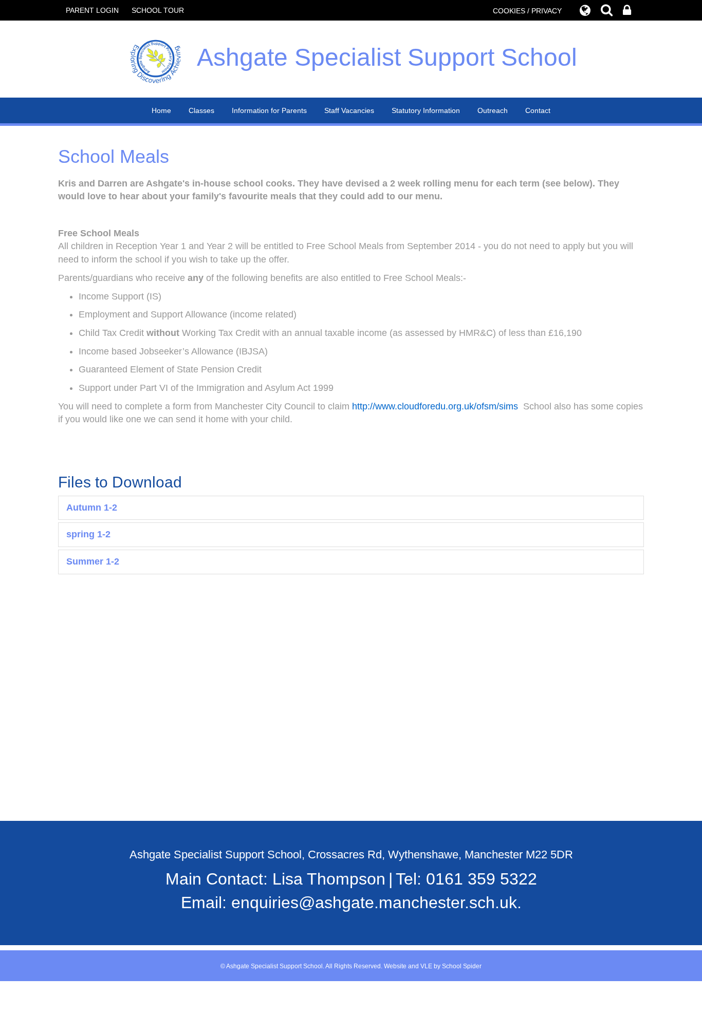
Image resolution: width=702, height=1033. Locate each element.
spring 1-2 (88, 534)
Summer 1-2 (92, 561)
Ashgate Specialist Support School (387, 57)
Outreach (492, 110)
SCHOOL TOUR (158, 10)
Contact (537, 110)
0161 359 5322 (481, 879)
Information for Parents (269, 110)
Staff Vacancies (349, 110)
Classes (201, 110)
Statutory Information (426, 110)
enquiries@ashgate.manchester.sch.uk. (376, 902)
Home (161, 110)
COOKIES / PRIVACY (527, 11)
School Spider (462, 966)
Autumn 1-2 (91, 507)
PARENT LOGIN (92, 10)
